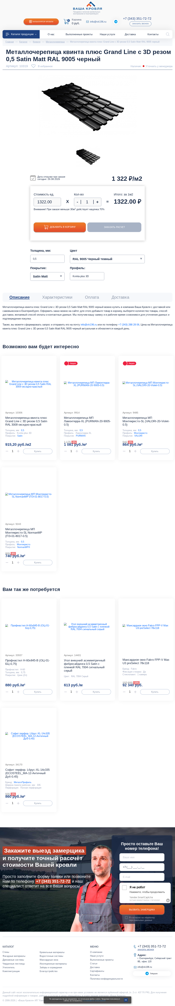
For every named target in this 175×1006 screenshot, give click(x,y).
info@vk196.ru (98, 21)
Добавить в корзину (63, 227)
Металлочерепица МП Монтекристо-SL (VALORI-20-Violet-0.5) (146, 421)
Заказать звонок (140, 24)
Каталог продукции (22, 34)
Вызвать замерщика (142, 909)
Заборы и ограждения (51, 967)
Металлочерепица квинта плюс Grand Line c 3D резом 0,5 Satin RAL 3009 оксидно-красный (26, 421)
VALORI (138, 435)
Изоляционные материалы (53, 963)
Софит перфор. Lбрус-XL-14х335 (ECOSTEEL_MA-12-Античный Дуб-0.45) (27, 773)
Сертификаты (97, 971)
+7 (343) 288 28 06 (128, 324)
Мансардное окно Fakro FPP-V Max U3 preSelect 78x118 (146, 661)
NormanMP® (23, 547)
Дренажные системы (13, 960)
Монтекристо (140, 433)
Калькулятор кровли (43, 22)
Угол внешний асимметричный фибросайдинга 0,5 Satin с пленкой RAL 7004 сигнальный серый (84, 665)
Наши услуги (96, 956)
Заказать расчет (114, 227)
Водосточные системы (51, 956)
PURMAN (80, 435)
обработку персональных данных (142, 918)
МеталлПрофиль (22, 782)
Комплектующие (11, 971)
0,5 (22, 430)
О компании (96, 952)
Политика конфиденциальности (106, 978)
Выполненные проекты (101, 960)
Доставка (95, 967)
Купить (37, 451)
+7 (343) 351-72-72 (137, 18)
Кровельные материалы (52, 952)
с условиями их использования (94, 1001)
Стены (6, 952)
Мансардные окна (49, 960)
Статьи (93, 963)
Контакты (95, 975)
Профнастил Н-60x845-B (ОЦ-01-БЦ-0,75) (27, 662)
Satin (19, 435)
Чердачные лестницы (14, 963)
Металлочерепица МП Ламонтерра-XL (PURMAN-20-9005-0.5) (87, 421)
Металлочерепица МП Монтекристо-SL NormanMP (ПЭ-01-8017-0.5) (23, 533)
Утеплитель (9, 967)
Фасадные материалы (14, 956)
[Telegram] (115, 21)
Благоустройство (48, 971)
